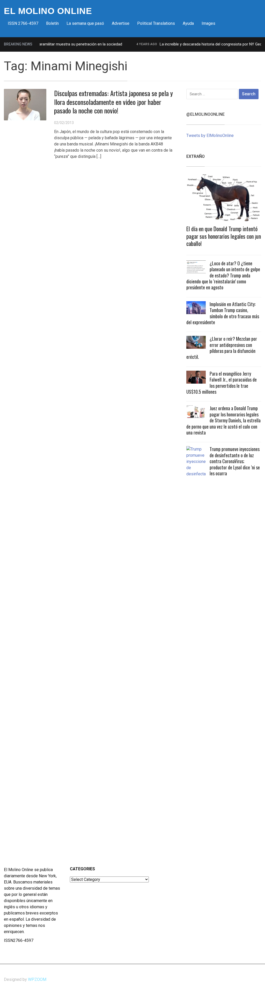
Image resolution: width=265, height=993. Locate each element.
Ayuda (188, 23)
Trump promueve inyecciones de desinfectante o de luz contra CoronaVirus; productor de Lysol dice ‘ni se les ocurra (235, 461)
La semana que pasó (85, 23)
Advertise (120, 23)
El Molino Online (48, 11)
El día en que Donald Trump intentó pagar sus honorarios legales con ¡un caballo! (223, 235)
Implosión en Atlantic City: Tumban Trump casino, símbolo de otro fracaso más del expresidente (222, 313)
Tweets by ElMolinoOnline (210, 135)
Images (208, 23)
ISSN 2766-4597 (23, 23)
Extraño (195, 156)
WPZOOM (37, 979)
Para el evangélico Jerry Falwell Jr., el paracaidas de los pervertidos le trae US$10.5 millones (221, 382)
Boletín (52, 23)
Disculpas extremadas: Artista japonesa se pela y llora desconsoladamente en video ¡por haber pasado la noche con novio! (113, 102)
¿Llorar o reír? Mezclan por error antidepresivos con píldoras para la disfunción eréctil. (221, 347)
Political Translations (156, 23)
